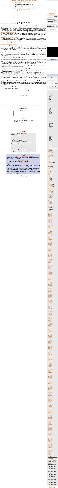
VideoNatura (49, 200)
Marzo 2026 (49, 452)
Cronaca (49, 165)
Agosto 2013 (50, 323)
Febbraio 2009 (50, 277)
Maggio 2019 (50, 382)
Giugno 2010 (50, 291)
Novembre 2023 (50, 428)
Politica (49, 177)
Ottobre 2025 (50, 448)
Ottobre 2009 (50, 284)
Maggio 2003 (50, 218)
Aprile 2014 (49, 330)
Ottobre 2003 (50, 223)
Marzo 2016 (49, 350)
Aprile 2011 (49, 299)
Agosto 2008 (50, 272)
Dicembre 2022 (50, 419)
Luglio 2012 (49, 312)
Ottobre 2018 (50, 376)
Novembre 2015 (50, 346)
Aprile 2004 (49, 228)
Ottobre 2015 (50, 345)
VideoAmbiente (50, 184)
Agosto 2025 (50, 446)
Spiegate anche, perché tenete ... (52, 475)
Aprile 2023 (49, 422)
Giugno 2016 (50, 352)
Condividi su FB (31, 90)
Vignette (49, 207)
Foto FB (49, 169)
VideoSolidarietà (50, 203)
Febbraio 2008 (50, 267)
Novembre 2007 (50, 264)
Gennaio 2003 (50, 215)
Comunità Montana (50, 162)
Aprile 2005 (49, 238)
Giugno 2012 (50, 311)
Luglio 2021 (49, 404)
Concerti (49, 163)
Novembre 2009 (50, 285)
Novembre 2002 (50, 213)
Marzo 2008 (49, 268)
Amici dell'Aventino (28, 8)
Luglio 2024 (49, 435)
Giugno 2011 (50, 301)
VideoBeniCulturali (50, 188)
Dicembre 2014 (50, 337)
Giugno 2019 (50, 383)
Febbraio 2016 (50, 349)
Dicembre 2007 (50, 265)
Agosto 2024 (50, 436)
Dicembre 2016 (50, 357)
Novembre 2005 (50, 244)
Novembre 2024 (50, 438)
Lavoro (49, 171)
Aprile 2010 (49, 289)
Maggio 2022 (50, 413)
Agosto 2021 (50, 405)
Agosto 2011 (50, 303)
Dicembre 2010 (50, 296)
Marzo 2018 (49, 370)
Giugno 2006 (50, 250)
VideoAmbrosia (50, 185)
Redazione (16, 2)
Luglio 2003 (49, 220)
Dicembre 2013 (50, 327)
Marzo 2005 (49, 237)
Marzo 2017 (49, 360)
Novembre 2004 (50, 234)
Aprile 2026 (49, 453)
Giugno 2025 (50, 444)
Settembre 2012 (50, 314)
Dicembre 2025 (50, 449)
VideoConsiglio (50, 192)
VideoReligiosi (50, 202)
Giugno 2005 (50, 240)
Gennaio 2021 (50, 399)
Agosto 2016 (50, 354)
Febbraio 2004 (50, 226)
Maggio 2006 (50, 249)
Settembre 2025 (50, 447)
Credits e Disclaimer (23, 176)
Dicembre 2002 (50, 214)
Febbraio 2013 (50, 318)
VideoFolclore (50, 196)
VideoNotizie (22, 0)
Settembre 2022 (50, 416)
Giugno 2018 (50, 373)
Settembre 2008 (50, 273)
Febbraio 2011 (50, 298)
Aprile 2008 (49, 269)
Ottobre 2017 (50, 366)
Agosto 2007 (50, 262)
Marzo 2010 (49, 288)
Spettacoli (49, 181)
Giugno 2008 (50, 270)
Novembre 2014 (50, 336)
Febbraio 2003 (50, 216)
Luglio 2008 (49, 271)
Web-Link (33, 8)
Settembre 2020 (50, 396)
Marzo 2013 (49, 319)
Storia (49, 182)
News (15, 0)
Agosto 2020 (50, 395)
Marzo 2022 (49, 411)
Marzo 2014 (49, 329)
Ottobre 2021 (50, 407)
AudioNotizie (26, 0)
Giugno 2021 (50, 403)
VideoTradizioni (50, 206)
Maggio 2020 (50, 392)
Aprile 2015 (49, 340)
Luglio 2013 (49, 322)
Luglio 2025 (49, 445)
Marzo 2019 (49, 380)
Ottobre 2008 (50, 274)
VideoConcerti (50, 191)
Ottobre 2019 (50, 386)
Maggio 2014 (50, 331)
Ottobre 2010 (50, 294)
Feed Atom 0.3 (53, 14)
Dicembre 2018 (50, 378)
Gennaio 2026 (50, 450)
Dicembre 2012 (50, 316)
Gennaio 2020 (50, 389)
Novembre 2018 (50, 377)
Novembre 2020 (50, 397)
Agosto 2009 (50, 282)
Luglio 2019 (49, 384)
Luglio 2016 (49, 353)
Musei (49, 175)
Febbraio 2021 (50, 400)
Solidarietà (49, 180)
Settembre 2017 (50, 365)
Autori (35, 0)
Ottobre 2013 (50, 325)
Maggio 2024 (50, 433)
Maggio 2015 (50, 341)
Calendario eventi (50, 159)
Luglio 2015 (49, 343)
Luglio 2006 (49, 251)
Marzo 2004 (49, 227)
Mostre (49, 174)
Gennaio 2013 (50, 317)
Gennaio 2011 (50, 297)
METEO (52, 22)
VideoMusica (50, 199)
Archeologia (49, 152)
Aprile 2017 (49, 361)
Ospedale (49, 176)
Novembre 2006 (50, 254)
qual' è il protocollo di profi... (52, 467)
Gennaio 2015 (50, 338)
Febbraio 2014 (50, 328)
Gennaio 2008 (50, 266)
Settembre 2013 (50, 324)
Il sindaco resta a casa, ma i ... (52, 465)
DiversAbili (49, 166)
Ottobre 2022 (50, 417)
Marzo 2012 (49, 309)
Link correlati (14, 8)
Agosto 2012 (50, 313)
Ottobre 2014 (50, 335)
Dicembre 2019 (50, 388)
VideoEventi (49, 194)
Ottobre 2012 (50, 315)
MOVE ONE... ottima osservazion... (51, 473)
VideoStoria (49, 205)
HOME (13, 0)
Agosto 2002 (50, 211)
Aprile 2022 (49, 412)
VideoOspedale (50, 201)
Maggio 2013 (50, 321)
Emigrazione (49, 167)
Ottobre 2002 (50, 212)
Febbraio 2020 (50, 390)
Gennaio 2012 (50, 307)
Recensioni (49, 178)
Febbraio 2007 (50, 257)
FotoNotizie (18, 0)
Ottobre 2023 (50, 427)
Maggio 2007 (50, 259)
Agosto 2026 (50, 456)
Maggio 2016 (50, 351)
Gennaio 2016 (50, 348)
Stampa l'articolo (19, 90)
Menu (49, 173)
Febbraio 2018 (50, 369)
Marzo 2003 (49, 217)
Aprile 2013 (49, 320)
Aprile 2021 (49, 402)
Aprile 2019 (49, 381)
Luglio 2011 (49, 302)
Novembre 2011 (50, 305)
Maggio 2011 (50, 300)
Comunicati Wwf (18, 8)
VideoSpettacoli (50, 204)
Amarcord (49, 149)
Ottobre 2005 (50, 243)
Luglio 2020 (49, 394)
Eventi (49, 168)
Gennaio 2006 (50, 246)
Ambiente (29, 2)
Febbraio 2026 (50, 451)
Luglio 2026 (49, 455)
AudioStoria (49, 156)
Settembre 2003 (50, 222)
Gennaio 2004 (50, 225)
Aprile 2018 (49, 371)
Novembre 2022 (50, 418)
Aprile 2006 (49, 248)
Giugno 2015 (50, 342)
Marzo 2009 (49, 278)
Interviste (49, 170)
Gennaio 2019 (50, 379)
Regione (49, 179)
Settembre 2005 (50, 242)
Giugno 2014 (50, 332)
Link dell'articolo (25, 90)
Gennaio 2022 (50, 409)
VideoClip (49, 190)
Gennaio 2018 (50, 368)
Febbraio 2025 (50, 441)
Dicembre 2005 (50, 245)
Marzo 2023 (49, 421)
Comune (49, 161)
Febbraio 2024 (50, 431)
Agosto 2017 (50, 364)
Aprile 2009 (49, 279)
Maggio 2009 (50, 280)
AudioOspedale (50, 155)
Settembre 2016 (50, 355)
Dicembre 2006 (50, 255)
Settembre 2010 (50, 293)
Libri (48, 172)
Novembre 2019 (50, 387)
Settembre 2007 (50, 263)
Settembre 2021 (50, 406)
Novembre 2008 (50, 275)
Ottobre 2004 (50, 233)
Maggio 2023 (50, 423)
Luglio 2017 (49, 363)
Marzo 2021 (49, 401)
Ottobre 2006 (50, 253)
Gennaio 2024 (50, 430)
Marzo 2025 (49, 442)
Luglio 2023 (49, 425)
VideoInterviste (50, 197)
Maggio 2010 (50, 290)
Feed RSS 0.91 (53, 13)
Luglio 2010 (49, 292)
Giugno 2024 (50, 434)
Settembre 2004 (50, 232)
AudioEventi (49, 154)
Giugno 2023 (50, 424)
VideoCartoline (50, 189)
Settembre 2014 (50, 334)
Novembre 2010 (50, 295)
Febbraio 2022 (50, 410)
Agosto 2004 (50, 231)
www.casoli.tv (52, 45)
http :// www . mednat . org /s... (52, 483)
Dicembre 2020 (50, 398)
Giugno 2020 (50, 393)
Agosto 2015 (50, 344)
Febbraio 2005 (50, 236)
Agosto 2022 (50, 415)
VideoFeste (49, 195)
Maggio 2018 (50, 372)
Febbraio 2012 (50, 308)
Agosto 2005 (50, 241)
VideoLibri (49, 198)
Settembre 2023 (50, 426)
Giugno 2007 (50, 260)
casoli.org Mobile (52, 57)
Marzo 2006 (49, 247)
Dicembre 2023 (50, 429)
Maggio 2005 (50, 239)
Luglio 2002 (49, 210)
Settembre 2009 (50, 283)
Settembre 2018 (50, 375)
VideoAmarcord (50, 183)
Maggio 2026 (50, 454)
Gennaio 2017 (50, 358)
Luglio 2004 (49, 230)
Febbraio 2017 (50, 359)
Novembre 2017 (50, 367)
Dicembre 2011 (50, 306)
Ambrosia (49, 151)
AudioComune (50, 153)
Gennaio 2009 (50, 276)
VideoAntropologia (50, 186)
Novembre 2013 (50, 326)
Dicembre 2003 (50, 224)
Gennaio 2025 (50, 440)
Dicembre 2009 (50, 286)
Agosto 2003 (50, 221)
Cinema (49, 160)
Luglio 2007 (49, 261)
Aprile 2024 (49, 432)
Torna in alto (23, 175)
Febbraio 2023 (50, 420)
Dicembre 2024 (50, 439)
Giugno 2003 (50, 219)
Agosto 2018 (50, 374)
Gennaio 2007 (50, 256)
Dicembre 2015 (50, 347)
